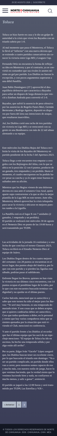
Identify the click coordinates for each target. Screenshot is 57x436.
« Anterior (9, 404)
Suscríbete (39, 2)
